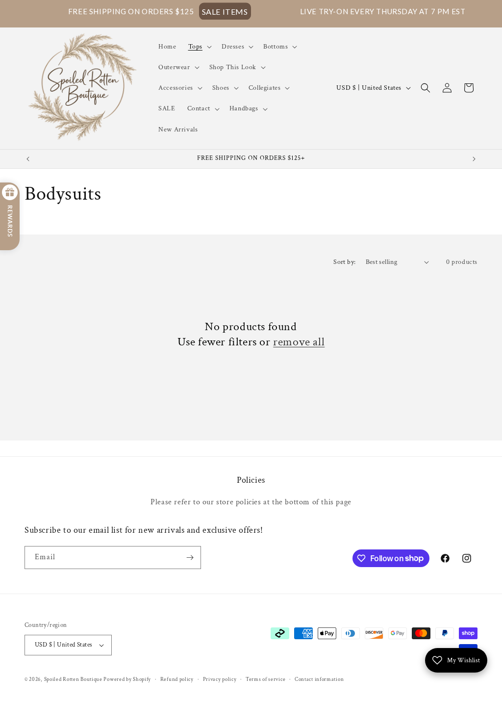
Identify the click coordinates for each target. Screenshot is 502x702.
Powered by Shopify (127, 679)
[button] (199, 46)
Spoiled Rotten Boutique (74, 679)
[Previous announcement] (28, 159)
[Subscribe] (190, 557)
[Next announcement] (474, 159)
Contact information (319, 679)
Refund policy (177, 679)
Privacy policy (220, 679)
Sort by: (344, 262)
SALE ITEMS (203, 11)
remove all (299, 341)
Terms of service (265, 679)
